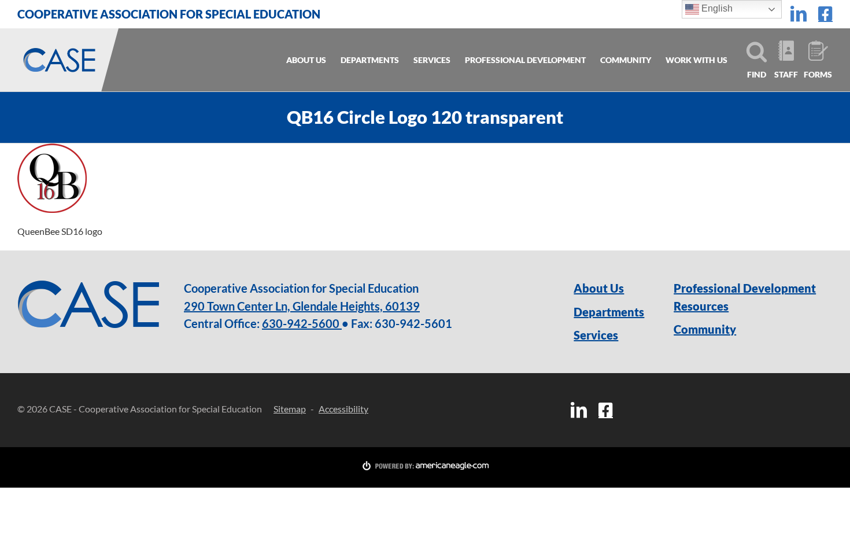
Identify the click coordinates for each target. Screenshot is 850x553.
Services (596, 335)
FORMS (817, 74)
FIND (756, 74)
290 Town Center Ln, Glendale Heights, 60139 (302, 306)
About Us (599, 288)
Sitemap (290, 408)
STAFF (786, 74)
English (716, 8)
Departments (609, 312)
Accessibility (343, 408)
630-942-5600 (302, 323)
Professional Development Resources (745, 297)
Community (705, 329)
